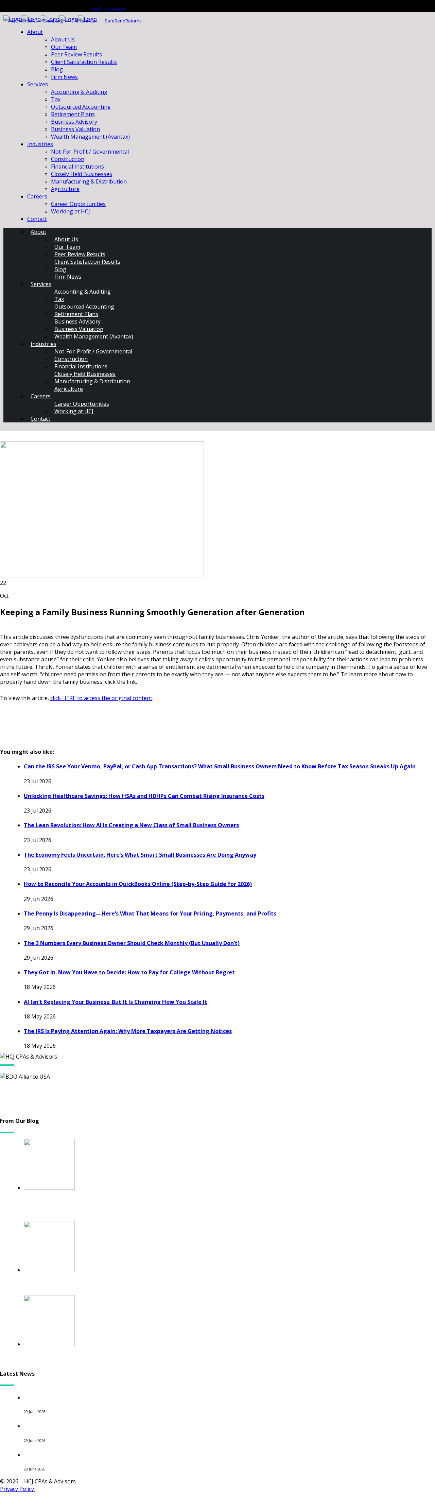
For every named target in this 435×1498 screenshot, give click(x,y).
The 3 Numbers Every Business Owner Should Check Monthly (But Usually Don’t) (132, 943)
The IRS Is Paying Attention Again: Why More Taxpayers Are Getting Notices (128, 1031)
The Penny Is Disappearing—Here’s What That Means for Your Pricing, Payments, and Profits (150, 913)
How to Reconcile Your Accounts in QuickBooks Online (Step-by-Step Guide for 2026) (138, 884)
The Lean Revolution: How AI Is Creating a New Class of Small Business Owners (131, 825)
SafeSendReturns (123, 21)
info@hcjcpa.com (107, 9)
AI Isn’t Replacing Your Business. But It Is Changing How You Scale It (115, 1002)
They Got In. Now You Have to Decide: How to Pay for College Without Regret (129, 972)
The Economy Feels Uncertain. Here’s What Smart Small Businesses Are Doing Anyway (140, 854)
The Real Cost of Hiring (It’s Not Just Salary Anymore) (109, 1454)
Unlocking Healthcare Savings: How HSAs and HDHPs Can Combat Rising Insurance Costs (144, 796)
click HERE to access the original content (101, 698)
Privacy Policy (17, 1489)
